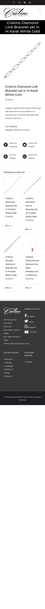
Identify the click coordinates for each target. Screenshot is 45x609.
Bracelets (18, 130)
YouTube (33, 332)
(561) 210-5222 (14, 337)
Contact (29, 362)
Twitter (31, 322)
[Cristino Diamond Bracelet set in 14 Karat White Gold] (12, 185)
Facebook (31, 316)
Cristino (26, 130)
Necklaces (9, 369)
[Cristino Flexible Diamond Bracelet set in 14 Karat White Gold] (12, 244)
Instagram (32, 327)
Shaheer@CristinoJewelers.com (16, 343)
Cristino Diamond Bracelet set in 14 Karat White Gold (11, 205)
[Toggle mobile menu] (40, 10)
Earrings (8, 362)
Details (9, 226)
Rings (7, 373)
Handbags (9, 366)
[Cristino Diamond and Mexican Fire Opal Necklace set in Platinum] (32, 244)
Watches (8, 376)
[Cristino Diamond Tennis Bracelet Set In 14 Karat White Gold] (32, 185)
